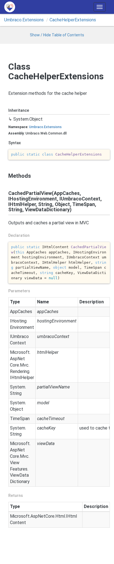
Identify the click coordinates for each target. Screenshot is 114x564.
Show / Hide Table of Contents (57, 35)
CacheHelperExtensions (73, 19)
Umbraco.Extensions (24, 19)
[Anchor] (6, 176)
